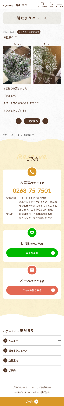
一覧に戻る (32, 121)
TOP (5, 134)
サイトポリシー (44, 387)
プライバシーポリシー (23, 387)
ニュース (15, 134)
